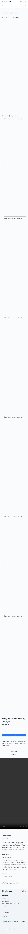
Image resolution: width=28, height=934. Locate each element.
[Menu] (25, 5)
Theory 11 (7, 745)
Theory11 (23, 743)
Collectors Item (9, 743)
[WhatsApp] (25, 891)
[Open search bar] (2, 5)
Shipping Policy (5, 901)
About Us (4, 898)
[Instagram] (20, 891)
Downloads (4, 916)
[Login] (25, 1)
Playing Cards (21, 741)
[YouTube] (23, 891)
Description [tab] (14, 751)
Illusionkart (6, 2)
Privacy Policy (5, 899)
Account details (5, 912)
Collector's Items (13, 741)
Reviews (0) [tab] (14, 754)
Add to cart (14, 735)
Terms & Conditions (6, 905)
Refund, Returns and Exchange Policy (11, 903)
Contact (4, 906)
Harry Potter (17, 743)
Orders (3, 914)
